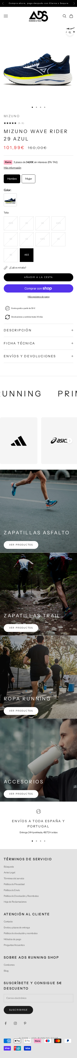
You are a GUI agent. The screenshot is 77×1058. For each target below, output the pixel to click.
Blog (6, 971)
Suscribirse (18, 1009)
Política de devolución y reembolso (20, 933)
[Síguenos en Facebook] (5, 1023)
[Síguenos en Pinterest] (25, 1023)
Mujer (28, 179)
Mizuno (12, 116)
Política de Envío (12, 890)
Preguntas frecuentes (14, 945)
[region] (38, 821)
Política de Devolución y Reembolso (21, 896)
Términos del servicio (14, 878)
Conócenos (9, 965)
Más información (12, 168)
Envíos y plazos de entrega (17, 927)
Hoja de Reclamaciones (15, 902)
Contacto (8, 921)
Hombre (12, 179)
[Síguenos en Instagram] (15, 1023)
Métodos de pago (12, 939)
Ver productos (21, 544)
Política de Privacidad (14, 884)
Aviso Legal (9, 872)
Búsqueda (9, 866)
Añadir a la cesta (38, 277)
